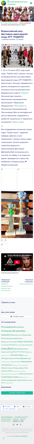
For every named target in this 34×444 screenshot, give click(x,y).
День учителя (19, 345)
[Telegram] (20, 424)
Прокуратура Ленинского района (19, 371)
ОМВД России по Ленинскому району (20, 365)
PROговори (19, 106)
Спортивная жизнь (10, 377)
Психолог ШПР (15, 374)
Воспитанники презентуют (10, 273)
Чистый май (25, 377)
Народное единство (6, 361)
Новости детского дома (11, 23)
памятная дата (9, 383)
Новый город (18, 122)
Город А (24, 93)
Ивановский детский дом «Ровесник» (17, 3)
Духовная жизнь (21, 349)
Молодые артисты (8, 358)
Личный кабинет (6, 421)
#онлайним (19, 327)
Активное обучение (11, 330)
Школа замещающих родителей (13, 380)
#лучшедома (7, 327)
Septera (17, 436)
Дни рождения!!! (27, 345)
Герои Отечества (25, 341)
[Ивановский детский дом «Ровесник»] (3, 3)
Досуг (10, 348)
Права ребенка (18, 368)
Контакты (16, 419)
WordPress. (24, 436)
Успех (21, 377)
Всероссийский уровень (9, 342)
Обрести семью (7, 368)
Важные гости (17, 335)
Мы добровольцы (23, 358)
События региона (26, 374)
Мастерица (26, 355)
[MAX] (13, 424)
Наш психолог (16, 362)
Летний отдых (17, 355)
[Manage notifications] (3, 438)
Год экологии (5, 345)
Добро (4, 348)
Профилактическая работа (6, 374)
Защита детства (6, 352)
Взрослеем (27, 335)
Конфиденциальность (21, 417)
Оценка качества (6, 419)
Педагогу (23, 419)
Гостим (12, 345)
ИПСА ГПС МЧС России (21, 352)
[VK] (17, 424)
